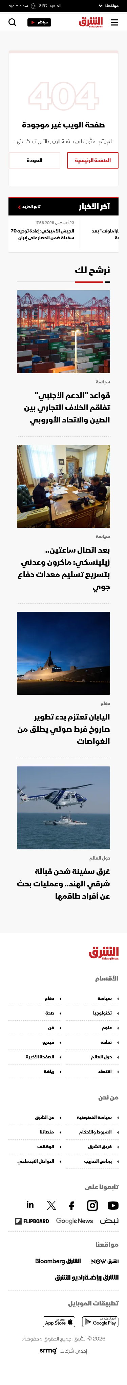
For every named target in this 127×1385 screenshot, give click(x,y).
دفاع (105, 703)
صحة (49, 1013)
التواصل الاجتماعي (35, 1161)
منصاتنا (47, 1132)
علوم (107, 1028)
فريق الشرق (100, 1146)
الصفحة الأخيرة (40, 1057)
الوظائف (45, 1146)
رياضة (49, 1071)
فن (51, 1028)
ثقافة (106, 1042)
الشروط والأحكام (95, 1132)
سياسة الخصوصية (94, 1117)
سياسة (103, 382)
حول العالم (99, 858)
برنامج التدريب (98, 1161)
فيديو (48, 1042)
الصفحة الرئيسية (93, 160)
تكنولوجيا (102, 1013)
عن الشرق (44, 1117)
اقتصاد (105, 1071)
